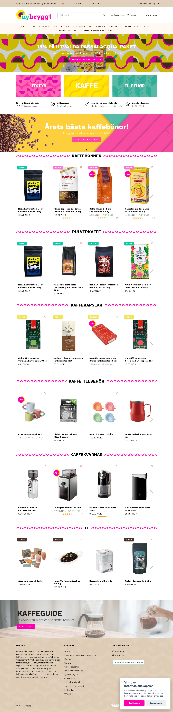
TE (54, 30)
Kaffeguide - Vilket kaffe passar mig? (80, 659)
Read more (113, 630)
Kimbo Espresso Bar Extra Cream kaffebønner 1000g (67, 213)
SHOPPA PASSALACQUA (86, 63)
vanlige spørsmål (71, 670)
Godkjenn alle (134, 703)
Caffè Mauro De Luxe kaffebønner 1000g (100, 213)
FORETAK (146, 30)
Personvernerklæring (73, 674)
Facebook (119, 655)
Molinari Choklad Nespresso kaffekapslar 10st (68, 363)
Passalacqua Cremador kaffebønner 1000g (137, 213)
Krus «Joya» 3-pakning (30, 438)
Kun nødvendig (156, 703)
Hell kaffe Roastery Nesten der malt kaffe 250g (103, 289)
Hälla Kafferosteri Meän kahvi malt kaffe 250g (30, 213)
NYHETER (65, 30)
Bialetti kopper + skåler (101, 438)
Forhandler (69, 693)
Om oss (67, 697)
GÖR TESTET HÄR (117, 143)
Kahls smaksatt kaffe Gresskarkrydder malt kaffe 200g (68, 291)
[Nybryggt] (51, 15)
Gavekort (68, 666)
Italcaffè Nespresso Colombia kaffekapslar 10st (139, 363)
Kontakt (67, 663)
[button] (86, 153)
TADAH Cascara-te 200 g (138, 584)
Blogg (67, 655)
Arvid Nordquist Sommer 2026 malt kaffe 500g (138, 289)
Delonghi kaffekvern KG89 (67, 511)
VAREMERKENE (129, 30)
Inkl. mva (78, 3)
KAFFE (24, 30)
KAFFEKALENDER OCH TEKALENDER (97, 34)
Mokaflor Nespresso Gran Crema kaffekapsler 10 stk (103, 363)
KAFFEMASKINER (96, 30)
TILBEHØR (113, 30)
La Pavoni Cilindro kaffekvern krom (27, 512)
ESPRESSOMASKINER (67, 34)
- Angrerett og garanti (74, 690)
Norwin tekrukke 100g (100, 584)
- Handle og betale (72, 686)
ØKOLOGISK (78, 30)
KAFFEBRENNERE (40, 30)
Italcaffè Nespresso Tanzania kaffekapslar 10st (32, 363)
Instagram (119, 659)
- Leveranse (69, 682)
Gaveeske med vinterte (30, 584)
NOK (94, 3)
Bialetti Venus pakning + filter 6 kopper (66, 439)
